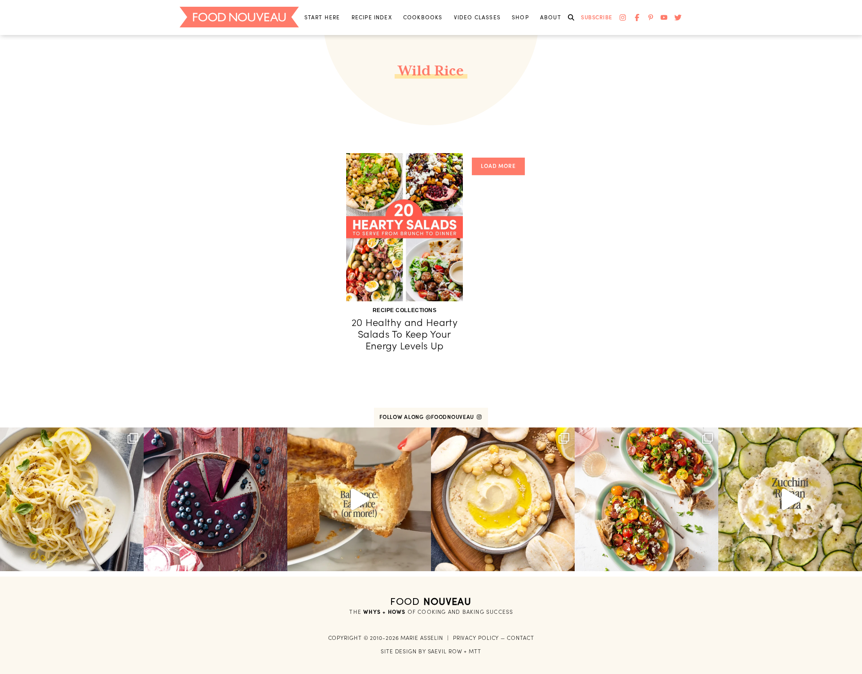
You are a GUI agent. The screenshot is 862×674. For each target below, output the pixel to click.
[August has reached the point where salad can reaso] (646, 499)
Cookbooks (423, 17)
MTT (475, 651)
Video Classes (477, 17)
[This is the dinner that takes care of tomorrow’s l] (359, 499)
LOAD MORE (498, 166)
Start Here (322, 17)
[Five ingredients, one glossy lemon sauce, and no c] (72, 499)
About (550, 17)
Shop (520, 17)
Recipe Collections (405, 310)
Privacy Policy (476, 637)
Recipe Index (372, 17)
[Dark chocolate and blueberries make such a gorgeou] (215, 499)
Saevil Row (445, 651)
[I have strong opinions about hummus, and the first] (503, 499)
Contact (520, 637)
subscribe (596, 17)
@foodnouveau (451, 417)
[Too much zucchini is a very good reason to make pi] (790, 499)
